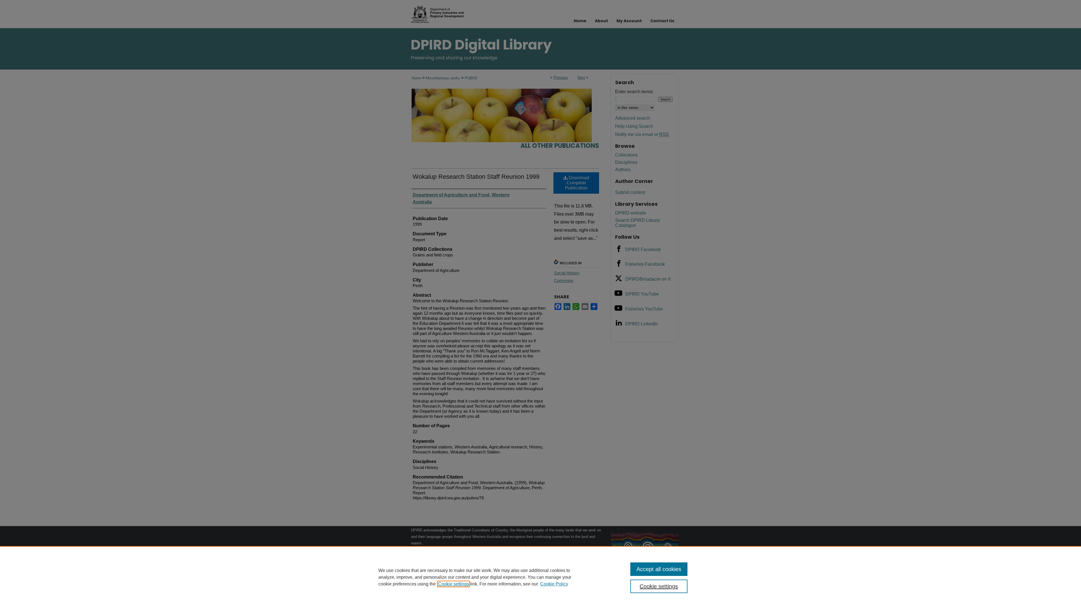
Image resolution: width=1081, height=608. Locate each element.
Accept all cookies (658, 569)
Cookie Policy (554, 584)
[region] (540, 577)
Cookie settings (453, 584)
